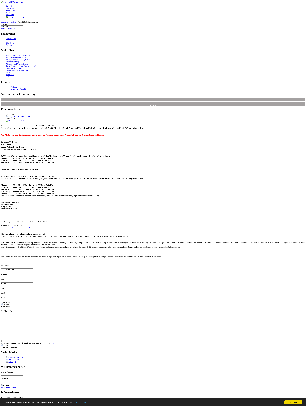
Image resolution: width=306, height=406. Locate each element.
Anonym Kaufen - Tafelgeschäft (18, 60)
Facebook (19, 357)
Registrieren (10, 10)
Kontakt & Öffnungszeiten (16, 57)
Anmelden (10, 15)
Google (13, 362)
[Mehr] (53, 343)
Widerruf (9, 77)
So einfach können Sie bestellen (18, 55)
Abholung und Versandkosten (17, 64)
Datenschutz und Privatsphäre (17, 70)
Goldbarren (10, 45)
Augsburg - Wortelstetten (20, 89)
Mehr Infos (81, 402)
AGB (8, 72)
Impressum (10, 75)
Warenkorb (10, 8)
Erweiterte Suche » (8, 28)
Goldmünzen (11, 41)
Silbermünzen (11, 39)
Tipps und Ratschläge (14, 68)
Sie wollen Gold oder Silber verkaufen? (21, 66)
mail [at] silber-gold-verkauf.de (18, 228)
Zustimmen (293, 402)
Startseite (9, 6)
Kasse (8, 12)
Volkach (14, 87)
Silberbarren (10, 43)
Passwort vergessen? (8, 387)
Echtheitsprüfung (12, 62)
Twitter (16, 360)
